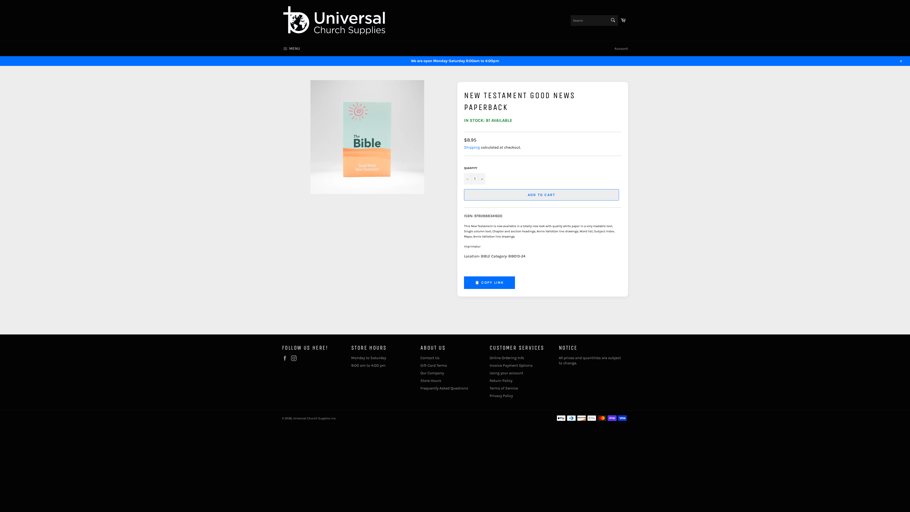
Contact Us (429, 358)
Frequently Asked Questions (444, 388)
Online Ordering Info (507, 358)
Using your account (506, 373)
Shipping (472, 147)
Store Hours (430, 380)
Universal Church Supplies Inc (314, 418)
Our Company (432, 373)
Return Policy (501, 380)
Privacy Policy (501, 395)
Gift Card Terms (433, 365)
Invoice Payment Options (511, 365)
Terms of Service (504, 388)
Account (621, 48)
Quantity (470, 168)
